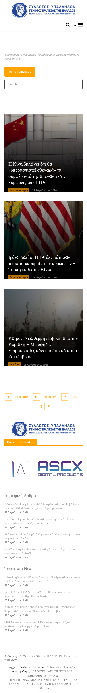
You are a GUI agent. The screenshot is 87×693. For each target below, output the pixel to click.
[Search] (78, 84)
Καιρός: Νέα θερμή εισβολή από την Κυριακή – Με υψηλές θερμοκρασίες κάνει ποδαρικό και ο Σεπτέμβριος (43, 347)
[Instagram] (36, 397)
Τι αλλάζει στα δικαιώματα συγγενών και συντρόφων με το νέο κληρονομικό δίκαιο (42, 536)
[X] (41, 406)
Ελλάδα (15, 364)
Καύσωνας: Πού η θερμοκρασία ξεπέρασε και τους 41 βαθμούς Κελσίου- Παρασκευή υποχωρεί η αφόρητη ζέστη (41, 506)
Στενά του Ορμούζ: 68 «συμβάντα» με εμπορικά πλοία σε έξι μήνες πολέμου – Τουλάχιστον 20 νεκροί (40, 521)
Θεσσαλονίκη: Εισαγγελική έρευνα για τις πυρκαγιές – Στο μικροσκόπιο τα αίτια (39, 551)
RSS (74, 397)
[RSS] (65, 397)
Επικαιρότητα (19, 190)
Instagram (50, 397)
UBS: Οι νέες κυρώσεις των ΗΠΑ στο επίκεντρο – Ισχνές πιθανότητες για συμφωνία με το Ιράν (37, 624)
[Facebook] (8, 397)
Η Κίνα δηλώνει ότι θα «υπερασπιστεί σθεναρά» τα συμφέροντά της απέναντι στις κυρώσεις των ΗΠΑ (37, 173)
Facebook (21, 397)
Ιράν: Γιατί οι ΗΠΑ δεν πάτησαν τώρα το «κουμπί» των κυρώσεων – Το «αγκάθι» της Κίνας (42, 263)
